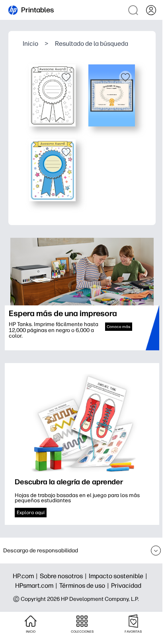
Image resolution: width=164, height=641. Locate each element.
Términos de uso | (85, 585)
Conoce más (119, 326)
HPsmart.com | (37, 585)
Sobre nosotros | (64, 576)
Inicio (30, 43)
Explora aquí (31, 512)
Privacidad (126, 585)
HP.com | (26, 576)
